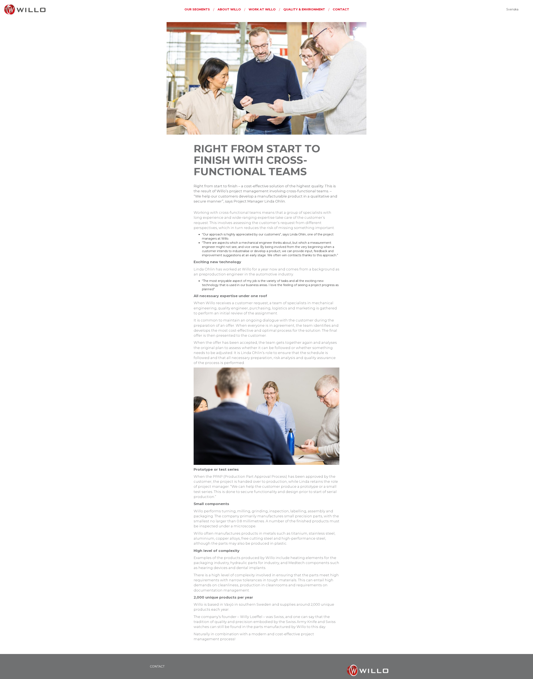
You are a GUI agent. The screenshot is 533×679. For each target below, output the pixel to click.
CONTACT (157, 666)
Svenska (512, 9)
